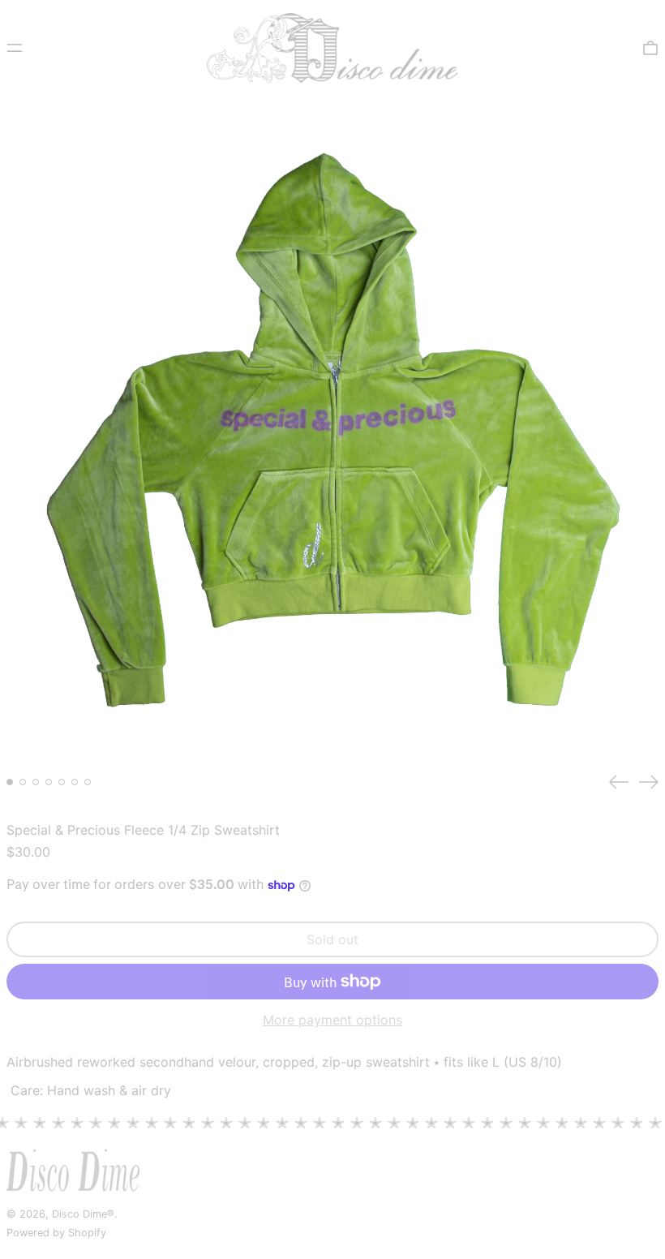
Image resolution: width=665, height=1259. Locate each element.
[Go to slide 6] (74, 782)
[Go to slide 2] (22, 782)
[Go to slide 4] (48, 782)
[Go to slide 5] (61, 782)
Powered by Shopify (56, 1233)
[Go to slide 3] (35, 782)
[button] (650, 48)
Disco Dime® (83, 1214)
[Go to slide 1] (9, 782)
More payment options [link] (332, 1020)
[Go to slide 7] (87, 782)
